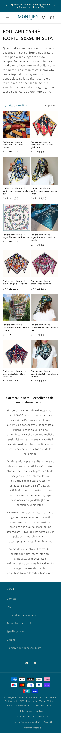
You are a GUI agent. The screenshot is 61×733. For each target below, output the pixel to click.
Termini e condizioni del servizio (32, 716)
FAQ (9, 606)
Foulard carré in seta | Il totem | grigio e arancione (15, 282)
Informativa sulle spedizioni (26, 722)
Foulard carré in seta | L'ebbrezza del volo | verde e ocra (44, 327)
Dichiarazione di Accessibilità (24, 647)
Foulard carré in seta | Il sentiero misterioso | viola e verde (44, 191)
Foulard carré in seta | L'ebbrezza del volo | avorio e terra (16, 327)
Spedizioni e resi (16, 631)
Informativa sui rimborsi (42, 705)
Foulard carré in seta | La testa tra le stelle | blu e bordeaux (14, 374)
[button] (7, 18)
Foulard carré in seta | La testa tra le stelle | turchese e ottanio (44, 374)
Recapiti (48, 722)
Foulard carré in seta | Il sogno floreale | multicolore (16, 236)
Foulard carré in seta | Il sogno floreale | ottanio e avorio (43, 237)
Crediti (11, 639)
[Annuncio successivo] (54, 5)
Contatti (11, 598)
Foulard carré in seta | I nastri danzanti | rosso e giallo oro (42, 144)
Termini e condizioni (19, 623)
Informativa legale (32, 727)
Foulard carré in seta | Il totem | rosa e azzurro (42, 282)
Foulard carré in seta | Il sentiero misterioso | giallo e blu (16, 191)
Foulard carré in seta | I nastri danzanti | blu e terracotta (14, 144)
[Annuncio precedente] (6, 5)
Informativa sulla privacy (21, 615)
